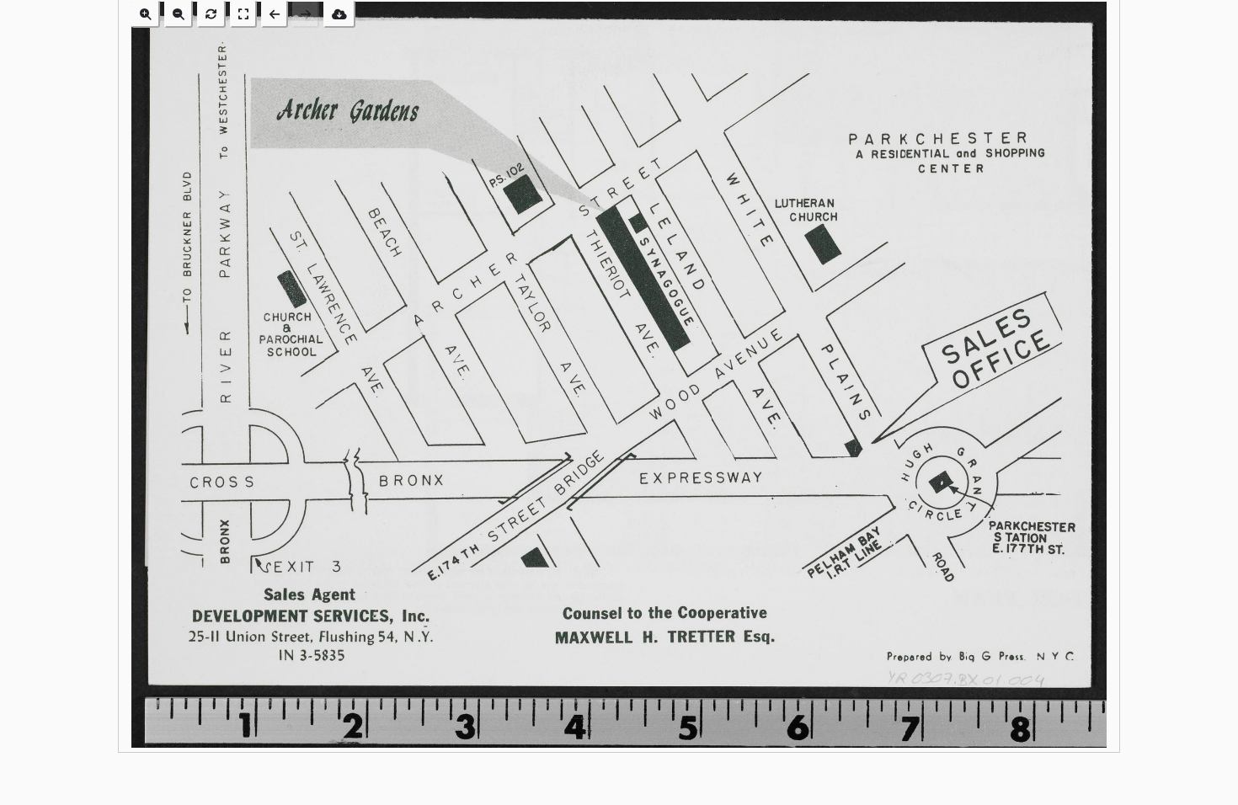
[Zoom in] (145, 14)
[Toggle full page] (243, 14)
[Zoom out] (178, 14)
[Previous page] (274, 14)
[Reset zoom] (211, 14)
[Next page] (305, 14)
